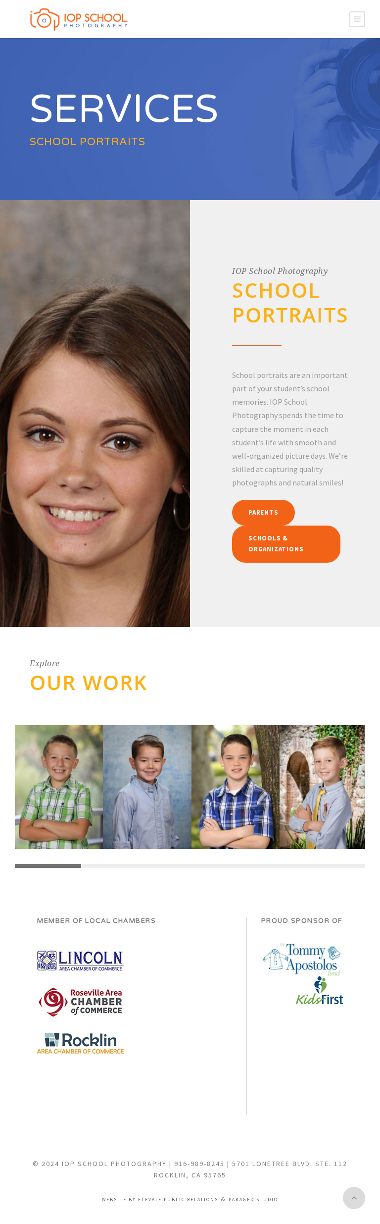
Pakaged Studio (253, 1200)
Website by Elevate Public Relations (160, 1200)
